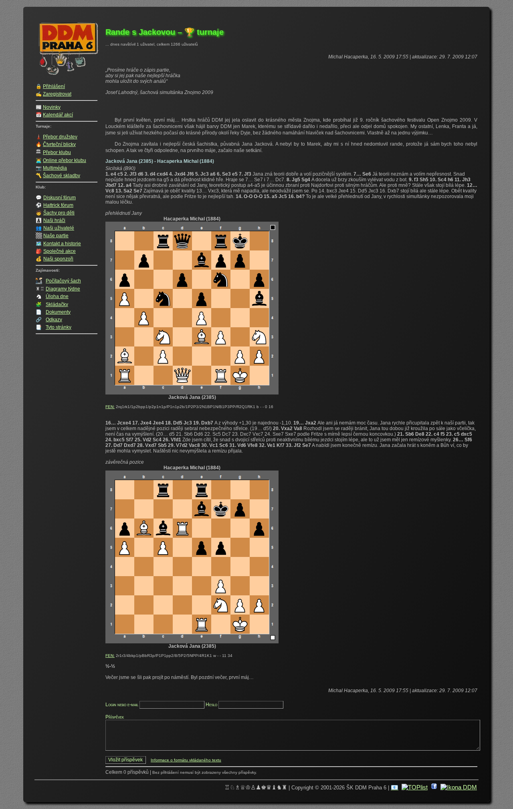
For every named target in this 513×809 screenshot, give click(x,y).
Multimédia (55, 168)
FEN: (110, 406)
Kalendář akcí (58, 115)
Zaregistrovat (57, 94)
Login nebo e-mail (121, 704)
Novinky (52, 107)
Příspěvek (114, 717)
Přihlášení (54, 86)
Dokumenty (58, 312)
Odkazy (54, 319)
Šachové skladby (61, 175)
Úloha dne (57, 296)
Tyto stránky (58, 327)
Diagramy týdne (63, 289)
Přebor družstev (60, 137)
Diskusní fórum (59, 197)
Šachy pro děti (59, 213)
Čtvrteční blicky (59, 144)
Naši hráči (54, 220)
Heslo (211, 704)
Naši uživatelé (58, 228)
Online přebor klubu (64, 160)
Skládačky (57, 304)
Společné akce (59, 251)
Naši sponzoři (58, 259)
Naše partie (56, 235)
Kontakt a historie (62, 243)
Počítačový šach (63, 281)
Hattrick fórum (58, 205)
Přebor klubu (57, 152)
